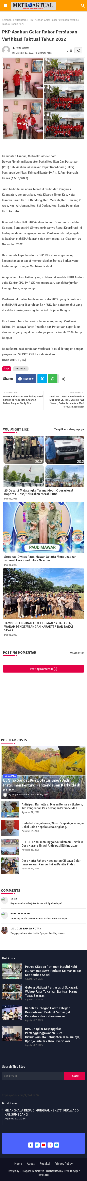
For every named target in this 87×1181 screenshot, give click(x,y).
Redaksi (44, 1164)
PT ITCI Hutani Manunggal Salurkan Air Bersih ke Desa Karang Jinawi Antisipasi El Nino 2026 (53, 843)
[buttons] (30, 1145)
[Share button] (63, 378)
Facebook (28, 378)
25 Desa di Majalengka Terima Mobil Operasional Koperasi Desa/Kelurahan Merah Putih (38, 492)
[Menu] (5, 6)
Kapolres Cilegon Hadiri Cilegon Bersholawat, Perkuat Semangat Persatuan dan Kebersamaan (47, 1012)
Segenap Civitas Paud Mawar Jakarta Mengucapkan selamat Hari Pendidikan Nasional (40, 558)
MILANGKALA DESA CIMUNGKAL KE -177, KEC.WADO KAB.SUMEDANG (41, 1112)
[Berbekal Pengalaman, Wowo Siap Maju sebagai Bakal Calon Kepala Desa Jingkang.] (10, 828)
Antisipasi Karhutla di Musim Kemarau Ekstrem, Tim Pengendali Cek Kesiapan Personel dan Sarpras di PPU (52, 808)
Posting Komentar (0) (43, 669)
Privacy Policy (64, 1164)
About (31, 1164)
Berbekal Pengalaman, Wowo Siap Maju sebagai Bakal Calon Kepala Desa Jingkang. (53, 825)
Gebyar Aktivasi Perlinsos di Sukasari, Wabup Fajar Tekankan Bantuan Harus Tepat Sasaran (51, 991)
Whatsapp (52, 378)
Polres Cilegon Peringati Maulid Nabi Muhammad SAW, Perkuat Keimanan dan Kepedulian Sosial (53, 971)
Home (18, 1164)
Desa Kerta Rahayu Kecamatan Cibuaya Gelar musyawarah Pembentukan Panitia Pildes (51, 862)
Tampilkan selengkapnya (69, 429)
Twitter (42, 378)
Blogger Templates (33, 1171)
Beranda (7, 20)
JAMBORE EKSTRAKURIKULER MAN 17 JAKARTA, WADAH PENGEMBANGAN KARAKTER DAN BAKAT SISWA (38, 627)
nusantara (21, 20)
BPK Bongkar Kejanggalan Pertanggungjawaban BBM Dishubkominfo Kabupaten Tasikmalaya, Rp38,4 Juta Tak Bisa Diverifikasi (52, 1035)
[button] (83, 6)
